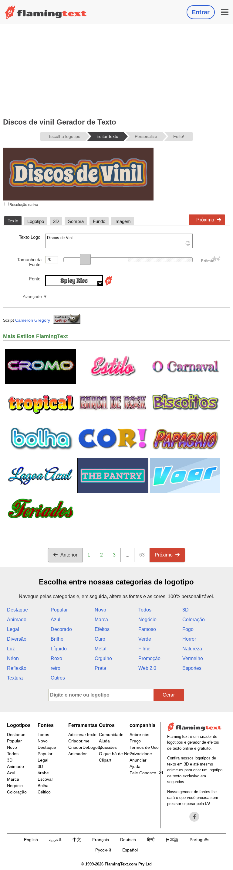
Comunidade (111, 734)
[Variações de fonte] (108, 284)
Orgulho (103, 658)
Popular (59, 609)
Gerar (169, 694)
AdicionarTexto (82, 734)
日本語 (172, 839)
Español (130, 850)
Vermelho (192, 658)
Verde (144, 639)
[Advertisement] (116, 69)
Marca (101, 619)
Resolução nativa (23, 205)
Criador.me (78, 740)
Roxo (56, 658)
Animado (16, 619)
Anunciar (138, 760)
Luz (11, 648)
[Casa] (46, 12)
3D (185, 609)
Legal (13, 629)
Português (199, 839)
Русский (103, 850)
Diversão (16, 639)
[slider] (85, 259)
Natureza (192, 648)
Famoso (147, 629)
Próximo (205, 219)
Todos (144, 609)
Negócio (147, 619)
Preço (135, 740)
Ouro (100, 639)
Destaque (17, 609)
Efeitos (102, 629)
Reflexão (16, 668)
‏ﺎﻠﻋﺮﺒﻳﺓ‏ (55, 839)
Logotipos (19, 725)
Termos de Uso (144, 747)
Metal (100, 648)
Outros (58, 677)
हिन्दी (150, 839)
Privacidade (141, 753)
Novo (100, 609)
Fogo (188, 629)
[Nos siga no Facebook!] (194, 817)
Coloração (193, 619)
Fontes (46, 725)
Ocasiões (108, 747)
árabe (43, 772)
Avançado (32, 296)
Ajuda (104, 740)
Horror (189, 639)
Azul (55, 619)
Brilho (57, 639)
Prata (100, 668)
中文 (77, 839)
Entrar (201, 12)
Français (100, 839)
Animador (77, 753)
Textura (15, 677)
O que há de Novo (116, 753)
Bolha (43, 785)
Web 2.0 (147, 668)
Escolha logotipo (64, 136)
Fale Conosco (143, 772)
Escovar (45, 779)
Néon (13, 658)
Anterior (68, 554)
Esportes (191, 668)
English (31, 839)
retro (55, 668)
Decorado (61, 629)
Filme (144, 648)
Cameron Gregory (32, 320)
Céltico (44, 792)
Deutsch (128, 839)
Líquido (59, 648)
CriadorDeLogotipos (87, 747)
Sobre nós (139, 734)
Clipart (105, 760)
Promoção (149, 658)
